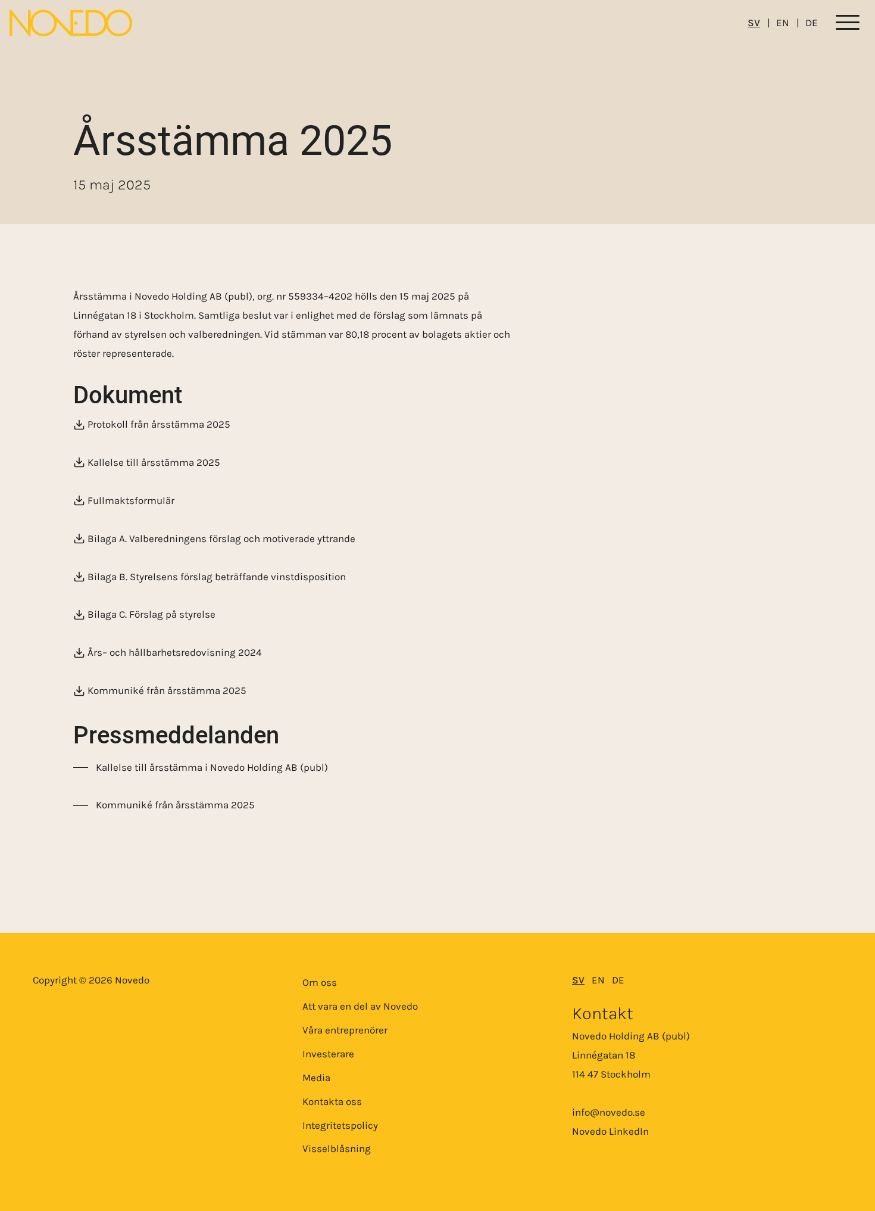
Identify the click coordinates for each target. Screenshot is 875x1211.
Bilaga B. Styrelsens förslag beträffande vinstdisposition (217, 577)
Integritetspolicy (340, 1125)
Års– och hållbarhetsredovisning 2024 (175, 653)
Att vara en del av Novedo (360, 1006)
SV (754, 23)
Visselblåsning (336, 1148)
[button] (847, 23)
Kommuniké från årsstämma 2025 (167, 691)
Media (316, 1078)
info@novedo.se (608, 1112)
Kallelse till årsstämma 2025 (154, 462)
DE (811, 23)
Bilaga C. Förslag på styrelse (151, 615)
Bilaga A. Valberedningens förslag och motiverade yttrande (221, 538)
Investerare (328, 1054)
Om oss (319, 982)
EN (782, 23)
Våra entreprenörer (345, 1030)
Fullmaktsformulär (131, 500)
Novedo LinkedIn (610, 1131)
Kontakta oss (332, 1101)
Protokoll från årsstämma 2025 (159, 425)
